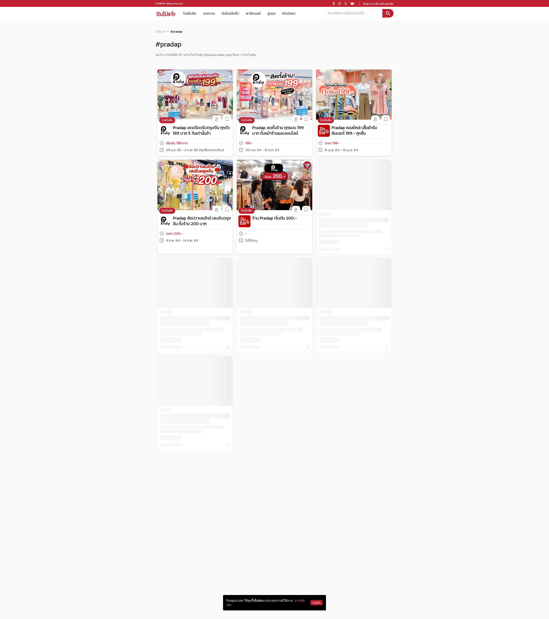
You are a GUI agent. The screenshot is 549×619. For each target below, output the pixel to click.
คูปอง (271, 13)
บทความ (209, 13)
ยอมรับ (316, 602)
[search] (388, 13)
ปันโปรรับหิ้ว (230, 13)
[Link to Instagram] (339, 4)
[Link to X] (345, 4)
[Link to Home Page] (165, 13)
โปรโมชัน (189, 13)
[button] (216, 119)
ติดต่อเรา (289, 13)
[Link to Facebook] (334, 4)
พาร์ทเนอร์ (253, 13)
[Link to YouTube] (352, 4)
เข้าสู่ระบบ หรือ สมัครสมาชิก (378, 4)
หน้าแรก (160, 31)
